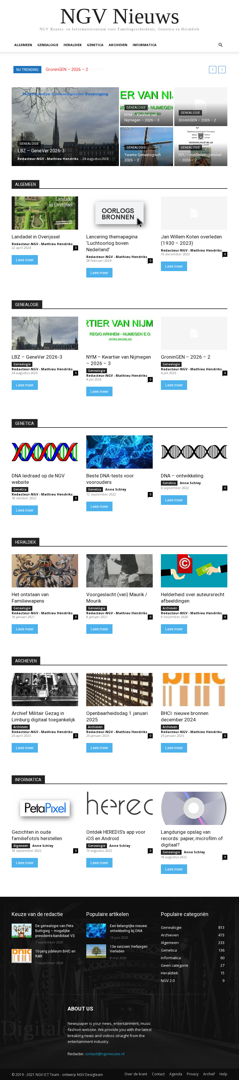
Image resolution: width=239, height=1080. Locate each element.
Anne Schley (115, 489)
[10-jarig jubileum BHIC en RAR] (21, 956)
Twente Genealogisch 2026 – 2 (75, 69)
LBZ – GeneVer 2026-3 (37, 357)
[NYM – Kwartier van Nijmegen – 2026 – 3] (119, 333)
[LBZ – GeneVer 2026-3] (65, 126)
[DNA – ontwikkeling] (194, 452)
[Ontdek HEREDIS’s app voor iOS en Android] (119, 808)
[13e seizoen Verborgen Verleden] (96, 951)
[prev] (212, 69)
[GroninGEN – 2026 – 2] (200, 106)
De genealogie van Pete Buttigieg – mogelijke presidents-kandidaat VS (55, 931)
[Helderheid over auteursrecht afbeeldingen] (194, 570)
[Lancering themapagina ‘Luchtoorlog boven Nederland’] (119, 213)
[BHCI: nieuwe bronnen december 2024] (194, 689)
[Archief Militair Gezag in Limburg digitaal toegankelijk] (45, 689)
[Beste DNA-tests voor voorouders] (119, 452)
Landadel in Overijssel (36, 237)
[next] (222, 69)
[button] (220, 45)
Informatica (145, 45)
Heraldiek (73, 45)
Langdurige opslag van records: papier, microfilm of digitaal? (192, 838)
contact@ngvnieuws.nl (104, 1053)
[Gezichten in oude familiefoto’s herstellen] (45, 808)
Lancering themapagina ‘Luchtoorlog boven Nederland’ (112, 243)
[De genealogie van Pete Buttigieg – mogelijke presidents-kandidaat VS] (21, 931)
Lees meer (25, 260)
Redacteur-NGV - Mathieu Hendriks (42, 244)
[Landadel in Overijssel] (45, 213)
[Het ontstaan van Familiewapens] (45, 570)
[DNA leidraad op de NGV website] (45, 452)
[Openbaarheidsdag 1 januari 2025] (119, 689)
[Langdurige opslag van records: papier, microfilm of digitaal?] (194, 808)
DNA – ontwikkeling (182, 476)
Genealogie (47, 45)
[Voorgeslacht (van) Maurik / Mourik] (119, 570)
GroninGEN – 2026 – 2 (185, 357)
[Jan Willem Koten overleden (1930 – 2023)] (194, 213)
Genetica (95, 45)
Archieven (118, 45)
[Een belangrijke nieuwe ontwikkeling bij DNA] (96, 931)
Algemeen (23, 45)
